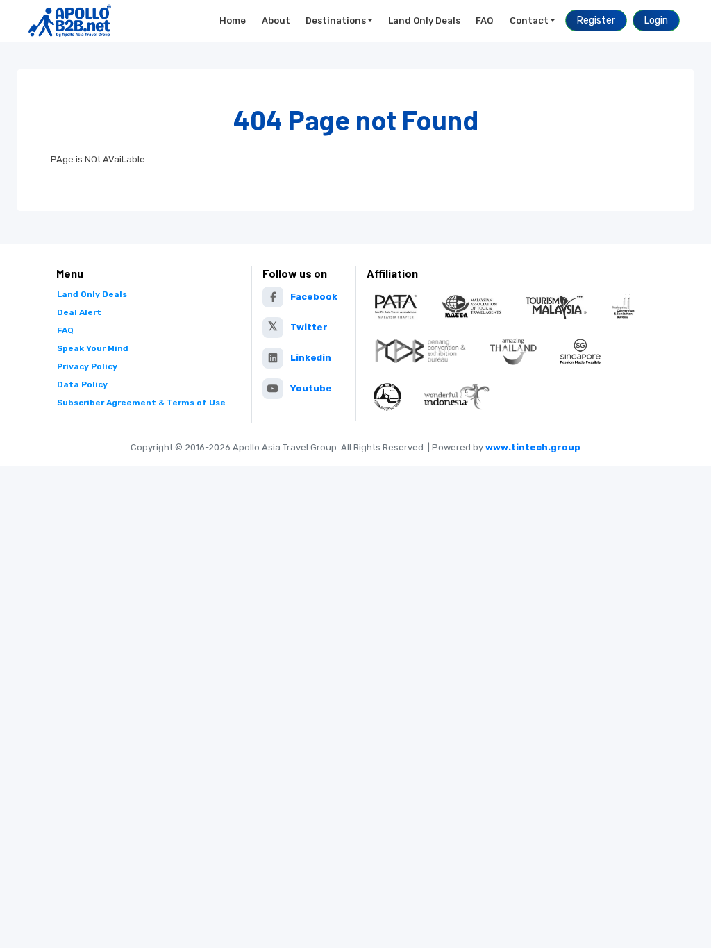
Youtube (311, 388)
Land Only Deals (424, 20)
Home (232, 20)
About (276, 20)
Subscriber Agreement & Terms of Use (141, 402)
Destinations (336, 20)
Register (596, 20)
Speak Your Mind (92, 348)
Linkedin (310, 358)
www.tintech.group (532, 447)
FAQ (485, 20)
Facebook (313, 296)
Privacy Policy (87, 366)
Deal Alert (79, 312)
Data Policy (82, 384)
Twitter (309, 327)
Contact (529, 20)
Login (656, 20)
